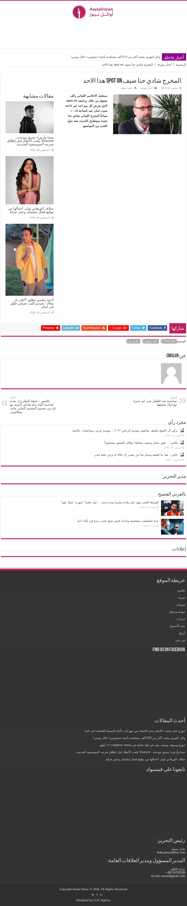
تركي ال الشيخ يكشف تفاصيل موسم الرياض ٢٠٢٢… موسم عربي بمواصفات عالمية (125, 430)
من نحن (180, 640)
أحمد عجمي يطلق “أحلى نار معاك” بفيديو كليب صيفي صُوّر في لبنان (32, 303)
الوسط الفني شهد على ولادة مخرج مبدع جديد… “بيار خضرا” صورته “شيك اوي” (110, 502)
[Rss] (101, 895)
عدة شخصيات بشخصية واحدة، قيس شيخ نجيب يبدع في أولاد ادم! (118, 520)
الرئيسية (181, 64)
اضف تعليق (126, 88)
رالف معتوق (151, 341)
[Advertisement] (93, 34)
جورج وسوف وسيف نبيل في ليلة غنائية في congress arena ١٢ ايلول (142, 745)
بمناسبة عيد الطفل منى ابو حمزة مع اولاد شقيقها (155, 401)
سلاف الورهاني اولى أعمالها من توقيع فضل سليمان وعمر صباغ (31, 210)
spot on (169, 341)
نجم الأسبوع (177, 626)
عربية (181, 597)
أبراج (182, 633)
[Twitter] (93, 895)
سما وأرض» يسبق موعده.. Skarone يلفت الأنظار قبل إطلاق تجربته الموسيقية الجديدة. (30, 140)
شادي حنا (134, 341)
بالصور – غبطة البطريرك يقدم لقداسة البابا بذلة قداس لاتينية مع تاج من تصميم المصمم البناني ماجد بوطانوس (33, 405)
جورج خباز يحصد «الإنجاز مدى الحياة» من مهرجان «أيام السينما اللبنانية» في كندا (135, 731)
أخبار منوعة (164, 64)
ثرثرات (181, 619)
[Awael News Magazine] (93, 11)
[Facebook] (97, 895)
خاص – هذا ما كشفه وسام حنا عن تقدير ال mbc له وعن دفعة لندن (136, 454)
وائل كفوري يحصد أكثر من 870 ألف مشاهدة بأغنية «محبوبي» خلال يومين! (115, 57)
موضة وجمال (177, 611)
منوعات (180, 604)
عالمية (181, 590)
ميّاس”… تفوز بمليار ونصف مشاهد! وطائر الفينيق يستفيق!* (141, 442)
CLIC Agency (102, 900)
